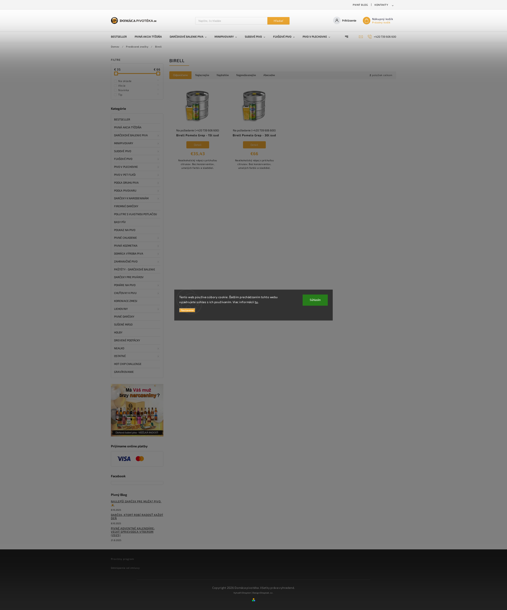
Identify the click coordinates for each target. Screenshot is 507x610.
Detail (198, 144)
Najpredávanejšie (246, 75)
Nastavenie (187, 310)
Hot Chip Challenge (127, 364)
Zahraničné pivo (126, 261)
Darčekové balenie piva (131, 135)
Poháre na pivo (124, 285)
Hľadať (278, 20)
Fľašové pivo (123, 158)
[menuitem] (121, 37)
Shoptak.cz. (267, 592)
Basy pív (120, 222)
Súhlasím (315, 300)
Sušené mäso (123, 324)
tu (256, 302)
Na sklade (138, 81)
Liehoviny (121, 308)
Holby (118, 332)
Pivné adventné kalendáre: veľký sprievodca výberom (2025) (133, 532)
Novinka (138, 90)
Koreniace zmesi (125, 301)
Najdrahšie (223, 75)
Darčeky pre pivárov (129, 277)
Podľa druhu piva (126, 182)
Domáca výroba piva (128, 253)
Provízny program (122, 558)
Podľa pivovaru (125, 190)
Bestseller (122, 119)
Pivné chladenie (125, 237)
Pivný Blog (360, 4)
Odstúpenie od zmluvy (125, 567)
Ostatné (120, 356)
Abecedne (269, 75)
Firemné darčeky (126, 206)
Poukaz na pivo (124, 230)
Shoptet (246, 592)
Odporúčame (180, 75)
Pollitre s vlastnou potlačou (135, 214)
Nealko (119, 348)
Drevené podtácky (127, 340)
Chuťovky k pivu (125, 293)
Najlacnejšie (202, 75)
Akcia (138, 85)
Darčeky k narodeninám (131, 198)
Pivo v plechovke (126, 166)
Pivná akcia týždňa (127, 127)
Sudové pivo (122, 151)
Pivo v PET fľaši (125, 174)
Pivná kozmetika (126, 245)
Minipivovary (123, 143)
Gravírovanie (124, 371)
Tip (138, 94)
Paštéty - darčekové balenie (134, 269)
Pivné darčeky (124, 316)
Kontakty (381, 4)
